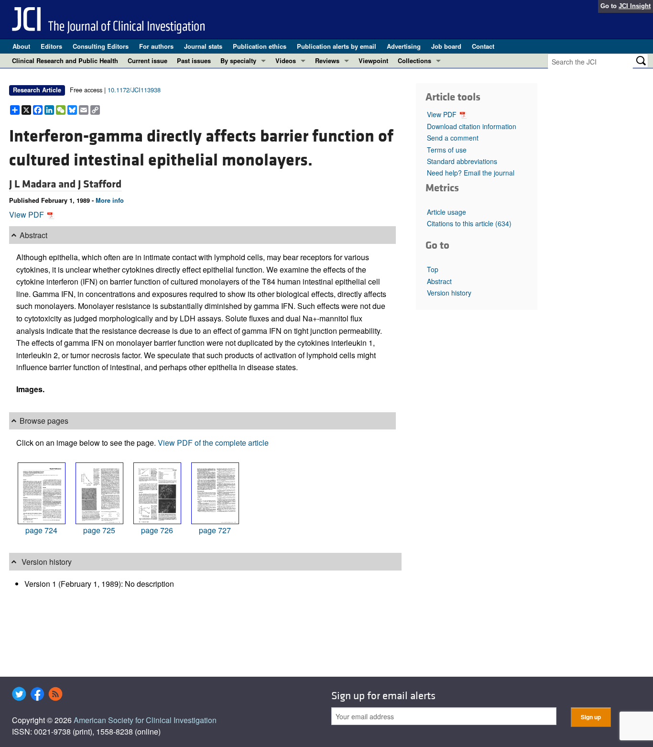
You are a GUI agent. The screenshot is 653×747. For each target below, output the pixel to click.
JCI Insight (635, 6)
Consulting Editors (101, 46)
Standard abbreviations (462, 161)
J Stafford (99, 184)
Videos (285, 60)
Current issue (147, 60)
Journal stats (203, 46)
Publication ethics (259, 46)
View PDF (27, 214)
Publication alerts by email (336, 46)
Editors (51, 46)
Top (432, 269)
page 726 (157, 530)
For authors (156, 46)
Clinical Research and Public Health (65, 60)
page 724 (41, 530)
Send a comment (453, 138)
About (21, 46)
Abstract (439, 281)
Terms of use (447, 149)
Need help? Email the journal (470, 172)
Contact (483, 46)
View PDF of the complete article (213, 442)
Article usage (446, 212)
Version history (449, 292)
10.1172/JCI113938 (134, 89)
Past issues (194, 60)
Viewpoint (373, 60)
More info (110, 200)
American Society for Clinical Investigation (145, 719)
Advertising (404, 46)
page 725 (99, 530)
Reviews (327, 60)
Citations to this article (469, 223)
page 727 (215, 530)
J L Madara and (43, 184)
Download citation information (471, 126)
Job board (446, 46)
